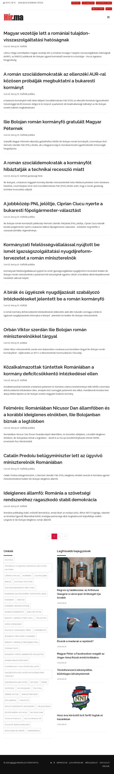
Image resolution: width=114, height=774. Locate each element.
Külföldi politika (27, 94)
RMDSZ (8, 581)
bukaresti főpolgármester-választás (24, 654)
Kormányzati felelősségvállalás (22, 666)
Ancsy (14, 46)
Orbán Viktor (12, 694)
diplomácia (10, 700)
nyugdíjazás (24, 688)
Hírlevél (106, 766)
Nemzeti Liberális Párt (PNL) (19, 618)
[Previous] (49, 536)
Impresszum (62, 762)
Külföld (23, 46)
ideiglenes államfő (14, 730)
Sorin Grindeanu (13, 624)
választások (44, 706)
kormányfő (40, 630)
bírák (44, 682)
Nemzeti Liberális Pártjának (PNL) (21, 642)
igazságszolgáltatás (16, 682)
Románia (27, 575)
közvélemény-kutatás (16, 712)
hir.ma (13, 762)
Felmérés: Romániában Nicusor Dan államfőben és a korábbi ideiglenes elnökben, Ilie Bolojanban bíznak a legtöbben (57, 414)
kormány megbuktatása (17, 606)
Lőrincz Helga (12, 575)
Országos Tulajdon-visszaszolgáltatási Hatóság (26, 568)
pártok (21, 600)
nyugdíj (34, 682)
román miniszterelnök (16, 660)
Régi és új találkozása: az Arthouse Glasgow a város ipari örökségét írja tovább (79, 594)
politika (23, 342)
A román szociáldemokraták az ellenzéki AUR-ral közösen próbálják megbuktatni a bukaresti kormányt (55, 81)
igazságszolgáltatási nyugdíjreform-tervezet (25, 674)
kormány (9, 600)
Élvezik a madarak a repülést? (75, 641)
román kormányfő (14, 612)
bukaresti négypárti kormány (20, 636)
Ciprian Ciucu (11, 648)
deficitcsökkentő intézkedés (19, 706)
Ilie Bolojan (41, 575)
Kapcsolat (105, 762)
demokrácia (34, 730)
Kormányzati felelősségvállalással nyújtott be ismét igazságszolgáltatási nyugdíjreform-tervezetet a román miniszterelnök (52, 251)
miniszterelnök (30, 694)
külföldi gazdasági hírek (31, 175)
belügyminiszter (33, 718)
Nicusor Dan (36, 712)
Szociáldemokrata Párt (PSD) (20, 588)
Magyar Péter (34, 612)
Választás (41, 618)
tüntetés (24, 700)
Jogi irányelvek (76, 762)
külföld (9, 560)
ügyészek (9, 688)
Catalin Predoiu (13, 718)
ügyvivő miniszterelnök (17, 724)
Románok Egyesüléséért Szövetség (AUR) (25, 594)
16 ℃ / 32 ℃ (10, 2)
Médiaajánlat (91, 762)
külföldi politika (23, 581)
